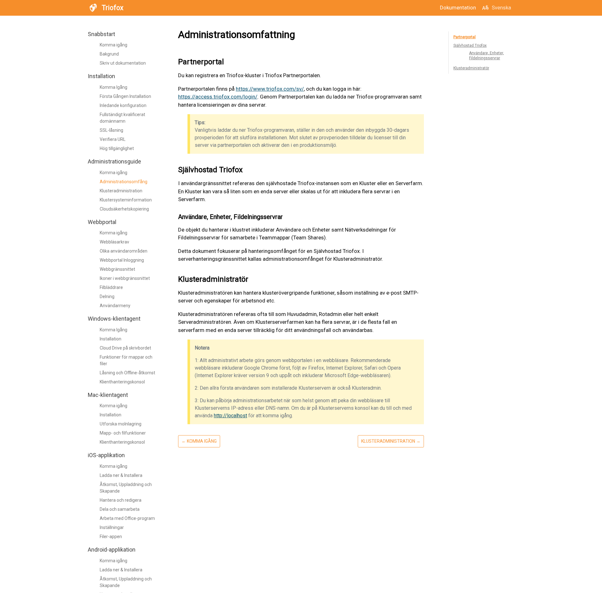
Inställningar (112, 527)
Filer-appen (111, 536)
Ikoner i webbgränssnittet (125, 278)
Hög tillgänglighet (117, 148)
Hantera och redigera (120, 500)
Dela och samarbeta (120, 509)
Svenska (501, 7)
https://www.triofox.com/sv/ (270, 89)
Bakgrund (109, 54)
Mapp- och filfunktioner (123, 433)
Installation (110, 338)
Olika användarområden (123, 251)
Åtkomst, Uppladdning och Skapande (126, 488)
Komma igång (113, 45)
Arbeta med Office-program (127, 518)
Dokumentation (458, 7)
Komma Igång (113, 87)
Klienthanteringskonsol (122, 381)
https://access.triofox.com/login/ (217, 96)
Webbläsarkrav (114, 241)
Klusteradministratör (471, 68)
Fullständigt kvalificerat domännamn (122, 118)
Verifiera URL (112, 139)
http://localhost (230, 416)
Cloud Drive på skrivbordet (125, 347)
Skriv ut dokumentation (123, 63)
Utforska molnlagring (120, 424)
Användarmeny (115, 305)
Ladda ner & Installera (121, 475)
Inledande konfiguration (123, 105)
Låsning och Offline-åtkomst (127, 372)
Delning (107, 296)
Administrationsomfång (123, 181)
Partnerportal (464, 37)
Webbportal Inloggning (122, 260)
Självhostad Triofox (470, 45)
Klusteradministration (121, 190)
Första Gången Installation (125, 96)
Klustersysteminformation (126, 199)
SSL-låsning (111, 130)
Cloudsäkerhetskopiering (124, 208)
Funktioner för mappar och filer (126, 360)
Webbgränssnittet (117, 269)
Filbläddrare (111, 287)
